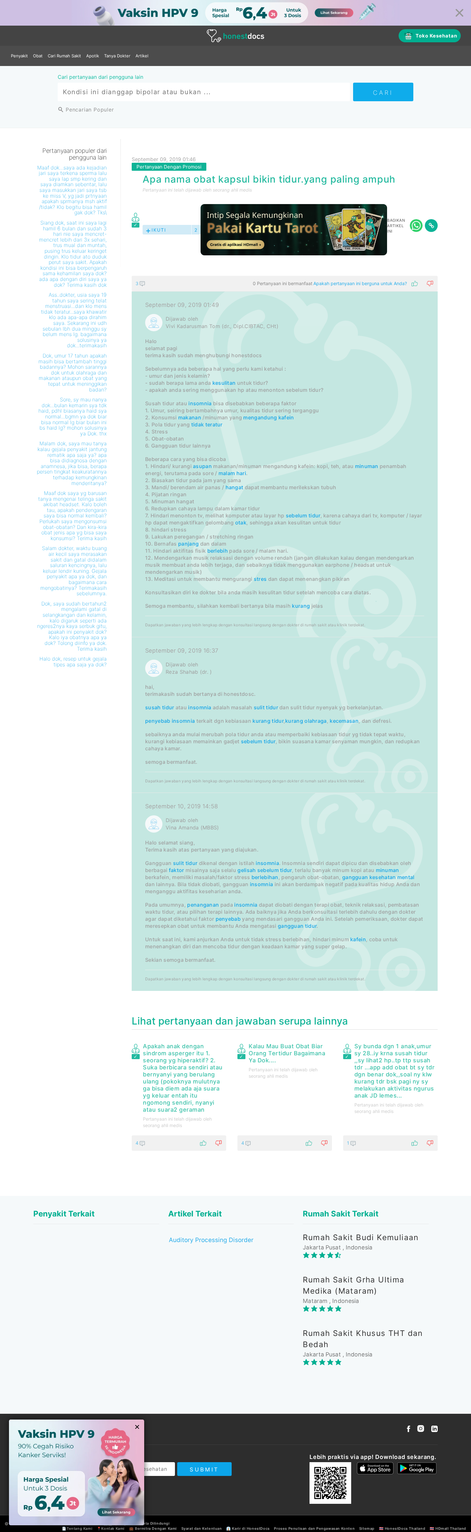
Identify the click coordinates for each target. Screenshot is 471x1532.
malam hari (232, 473)
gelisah (246, 870)
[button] (285, 283)
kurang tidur (268, 721)
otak (240, 522)
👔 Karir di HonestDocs (248, 1528)
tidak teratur (207, 424)
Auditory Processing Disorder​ (211, 1240)
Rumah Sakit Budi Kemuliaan (360, 1237)
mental (406, 877)
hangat (235, 487)
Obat (38, 55)
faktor (176, 870)
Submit (204, 1469)
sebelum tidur (303, 515)
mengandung (260, 417)
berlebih (217, 551)
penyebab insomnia (170, 721)
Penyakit (19, 55)
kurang (301, 606)
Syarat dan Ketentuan (201, 1528)
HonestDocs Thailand (405, 1528)
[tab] (285, 633)
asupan (202, 466)
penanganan (203, 905)
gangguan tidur (297, 926)
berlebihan (265, 877)
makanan (189, 417)
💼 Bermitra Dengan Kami (153, 1528)
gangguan (355, 877)
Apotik (92, 55)
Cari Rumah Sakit (64, 55)
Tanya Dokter (117, 55)
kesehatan (382, 877)
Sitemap (367, 1528)
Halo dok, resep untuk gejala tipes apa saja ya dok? (73, 661)
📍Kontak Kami (111, 1528)
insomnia (199, 403)
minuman (366, 466)
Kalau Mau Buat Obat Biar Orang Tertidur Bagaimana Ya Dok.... (287, 1053)
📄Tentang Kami (77, 1528)
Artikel (142, 55)
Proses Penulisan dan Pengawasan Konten (314, 1528)
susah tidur (159, 707)
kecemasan (344, 721)
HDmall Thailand (450, 1528)
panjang (188, 543)
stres (260, 579)
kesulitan (224, 383)
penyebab (228, 919)
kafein (286, 417)
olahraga (315, 721)
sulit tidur (266, 707)
